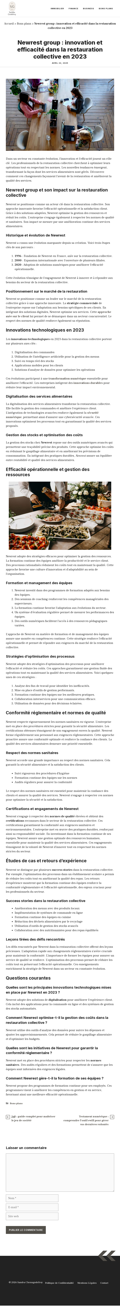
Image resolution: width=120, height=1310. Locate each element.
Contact (104, 1283)
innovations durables (88, 383)
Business (88, 8)
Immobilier (57, 8)
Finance (73, 8)
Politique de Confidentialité (59, 1283)
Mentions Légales (87, 1283)
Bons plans (106, 8)
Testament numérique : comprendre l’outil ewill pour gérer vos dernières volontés (86, 1120)
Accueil (9, 24)
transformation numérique (67, 379)
